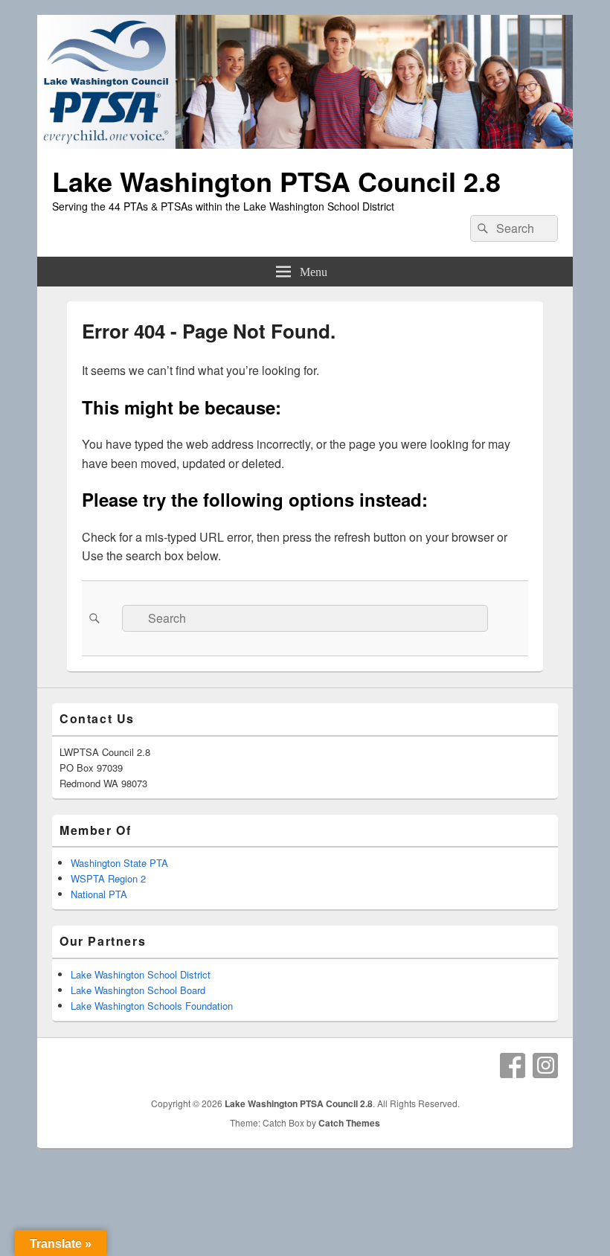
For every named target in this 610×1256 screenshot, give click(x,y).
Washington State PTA (119, 863)
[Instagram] (545, 1065)
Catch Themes (349, 1123)
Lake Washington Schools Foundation (152, 1006)
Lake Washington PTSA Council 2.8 (276, 180)
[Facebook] (512, 1065)
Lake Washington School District (141, 974)
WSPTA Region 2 (108, 878)
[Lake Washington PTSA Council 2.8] (305, 144)
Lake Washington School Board (138, 990)
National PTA (99, 894)
